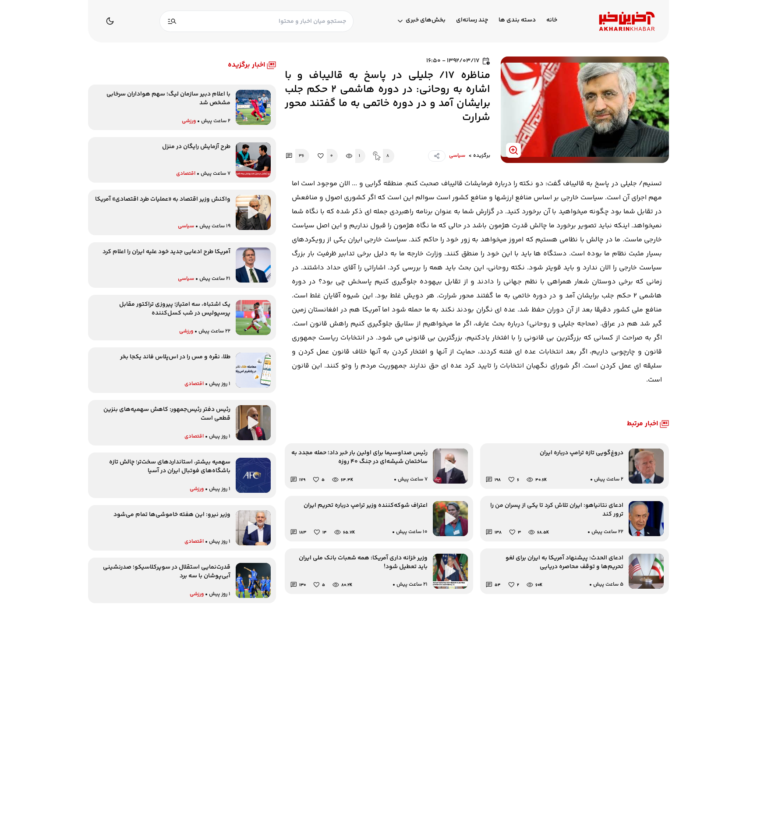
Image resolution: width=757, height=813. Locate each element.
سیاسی (457, 155)
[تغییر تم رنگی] (110, 21)
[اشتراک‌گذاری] (437, 156)
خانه (551, 20)
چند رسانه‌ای (472, 20)
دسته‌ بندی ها (517, 20)
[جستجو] (172, 21)
